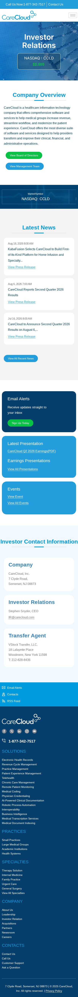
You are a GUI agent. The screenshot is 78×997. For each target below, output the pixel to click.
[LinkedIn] (19, 731)
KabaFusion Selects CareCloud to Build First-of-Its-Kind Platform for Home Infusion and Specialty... (38, 258)
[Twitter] (12, 731)
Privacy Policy (54, 990)
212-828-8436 (21, 659)
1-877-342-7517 (22, 741)
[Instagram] (27, 731)
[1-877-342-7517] (4, 741)
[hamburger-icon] (73, 15)
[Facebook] (4, 731)
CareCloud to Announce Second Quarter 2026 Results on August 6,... (39, 330)
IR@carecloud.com (21, 617)
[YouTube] (34, 731)
